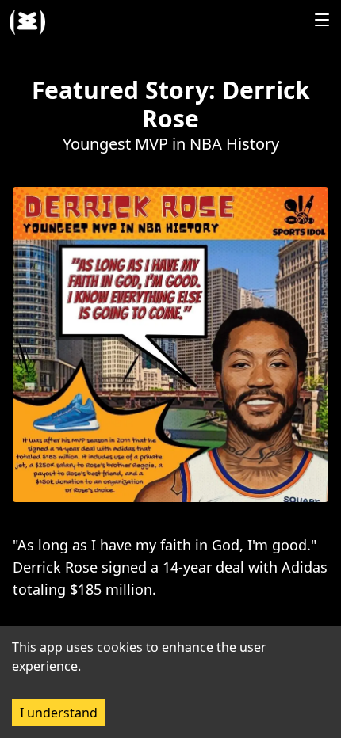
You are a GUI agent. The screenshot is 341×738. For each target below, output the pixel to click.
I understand (59, 712)
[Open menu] (321, 19)
